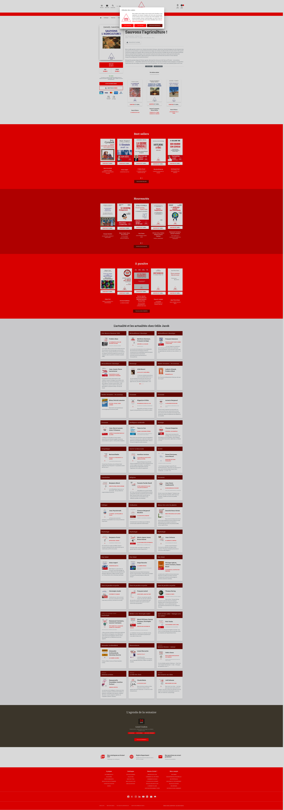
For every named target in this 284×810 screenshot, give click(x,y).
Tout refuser (140, 25)
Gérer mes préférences (154, 25)
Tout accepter (127, 25)
